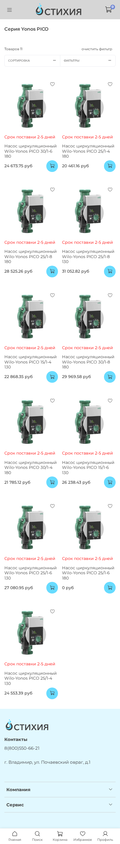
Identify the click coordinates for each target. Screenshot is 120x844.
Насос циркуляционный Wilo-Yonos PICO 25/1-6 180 (88, 573)
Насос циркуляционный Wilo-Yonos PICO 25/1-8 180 (30, 256)
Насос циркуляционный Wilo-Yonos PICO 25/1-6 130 (30, 573)
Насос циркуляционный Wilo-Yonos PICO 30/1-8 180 (88, 362)
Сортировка (19, 60)
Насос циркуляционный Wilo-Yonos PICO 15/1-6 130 (88, 467)
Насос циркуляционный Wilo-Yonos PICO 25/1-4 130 (30, 678)
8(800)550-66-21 (21, 748)
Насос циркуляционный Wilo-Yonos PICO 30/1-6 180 (30, 151)
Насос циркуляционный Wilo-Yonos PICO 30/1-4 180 (30, 467)
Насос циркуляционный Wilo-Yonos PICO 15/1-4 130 (30, 362)
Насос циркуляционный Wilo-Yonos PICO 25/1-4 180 (88, 151)
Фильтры (72, 60)
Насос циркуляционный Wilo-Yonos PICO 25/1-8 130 (88, 256)
